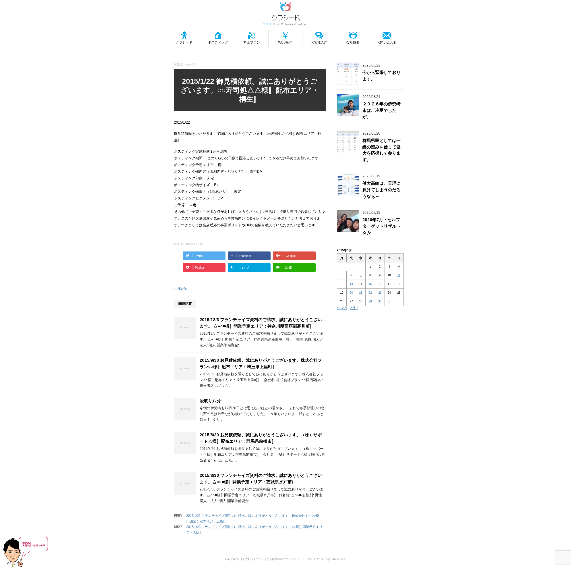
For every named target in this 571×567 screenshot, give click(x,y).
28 (360, 301)
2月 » (354, 308)
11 (398, 275)
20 (351, 292)
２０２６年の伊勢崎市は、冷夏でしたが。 (381, 110)
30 (379, 301)
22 (370, 292)
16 (379, 284)
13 (351, 284)
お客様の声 (319, 42)
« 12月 (342, 308)
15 (370, 284)
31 (389, 301)
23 (379, 292)
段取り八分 (210, 401)
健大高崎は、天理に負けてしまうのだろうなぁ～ (381, 190)
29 (370, 301)
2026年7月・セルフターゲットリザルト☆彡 (381, 226)
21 (360, 292)
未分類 (182, 288)
